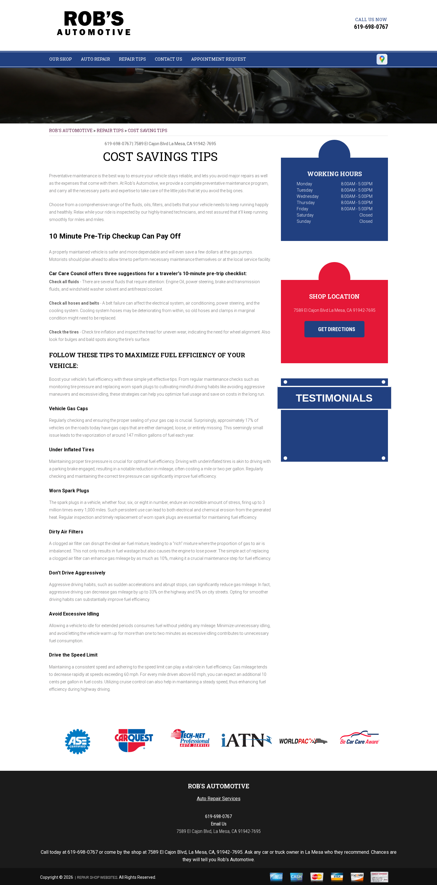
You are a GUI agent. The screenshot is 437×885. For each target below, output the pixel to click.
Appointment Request (218, 59)
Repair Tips (132, 59)
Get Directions (336, 329)
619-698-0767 (371, 26)
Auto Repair (95, 59)
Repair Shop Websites (97, 877)
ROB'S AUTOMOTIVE (70, 130)
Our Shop (60, 59)
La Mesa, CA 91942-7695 (192, 143)
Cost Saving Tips (147, 130)
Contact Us (168, 59)
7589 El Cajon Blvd (151, 143)
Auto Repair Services (218, 798)
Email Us (219, 824)
